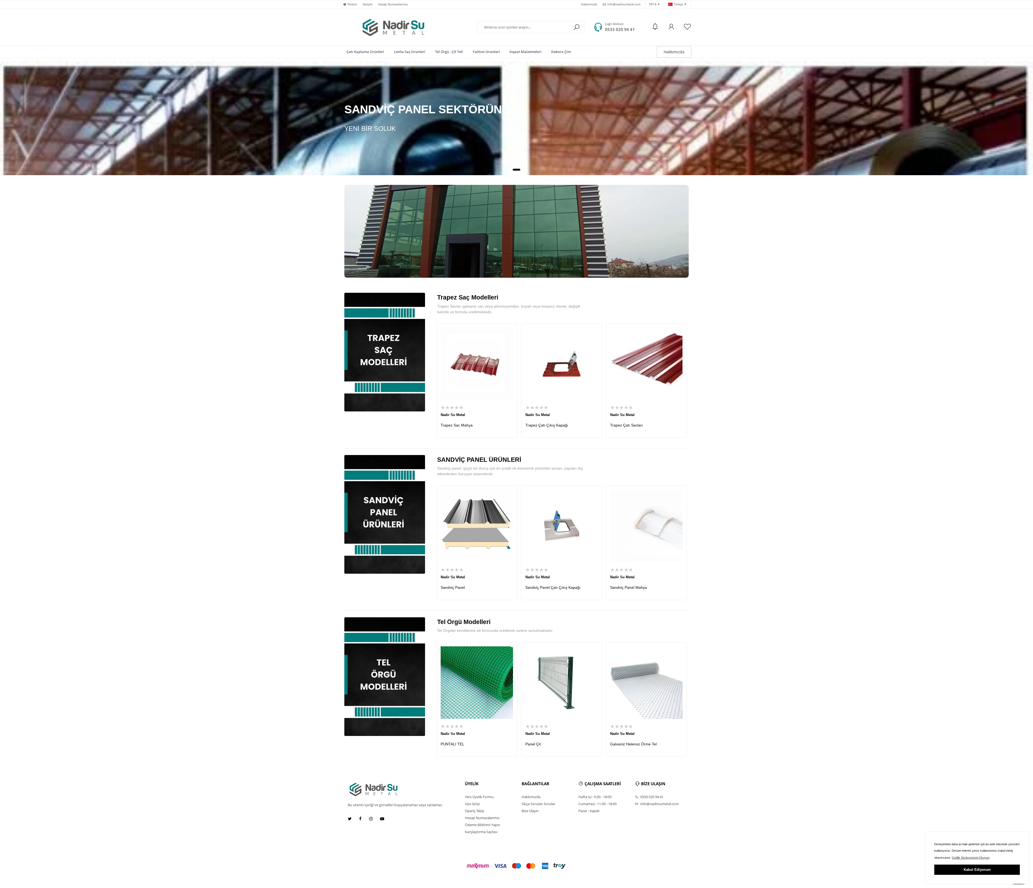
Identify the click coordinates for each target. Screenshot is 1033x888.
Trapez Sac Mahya (457, 425)
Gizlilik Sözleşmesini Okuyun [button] (970, 857)
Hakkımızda (589, 4)
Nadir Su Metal (453, 415)
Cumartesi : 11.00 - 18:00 (597, 804)
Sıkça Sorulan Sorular (538, 804)
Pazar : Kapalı (588, 811)
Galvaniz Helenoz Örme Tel (633, 744)
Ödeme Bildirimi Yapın (482, 825)
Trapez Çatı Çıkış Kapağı (546, 425)
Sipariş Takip (474, 811)
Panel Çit (533, 744)
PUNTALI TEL (452, 744)
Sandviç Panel (453, 587)
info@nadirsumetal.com (624, 4)
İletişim (368, 4)
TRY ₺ (652, 4)
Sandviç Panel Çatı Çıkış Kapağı (553, 587)
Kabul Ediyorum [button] (977, 870)
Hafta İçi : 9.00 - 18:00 (594, 797)
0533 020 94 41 (620, 29)
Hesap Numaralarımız (393, 4)
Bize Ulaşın (530, 811)
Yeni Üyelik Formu (479, 797)
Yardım (352, 4)
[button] (516, 170)
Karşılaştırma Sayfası (481, 832)
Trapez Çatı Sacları (626, 425)
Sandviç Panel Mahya (628, 587)
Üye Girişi (472, 804)
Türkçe (678, 4)
